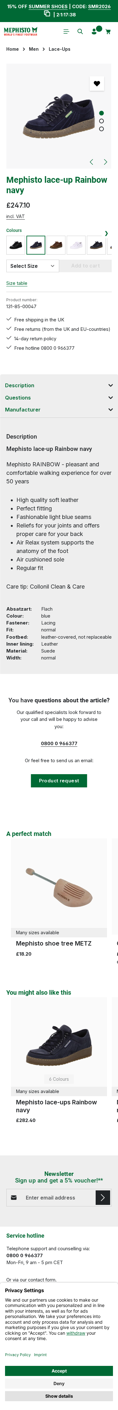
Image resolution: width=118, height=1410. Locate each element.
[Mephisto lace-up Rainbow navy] (58, 116)
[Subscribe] (103, 1197)
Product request (59, 781)
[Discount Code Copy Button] (47, 14)
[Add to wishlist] (97, 83)
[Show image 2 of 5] (101, 121)
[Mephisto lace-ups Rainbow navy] (96, 245)
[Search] (80, 31)
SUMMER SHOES (48, 6)
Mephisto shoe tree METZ (54, 943)
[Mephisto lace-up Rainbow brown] (56, 245)
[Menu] (66, 31)
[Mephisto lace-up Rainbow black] (15, 245)
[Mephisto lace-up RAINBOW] (76, 245)
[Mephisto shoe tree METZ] (59, 886)
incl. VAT (15, 216)
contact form (41, 1280)
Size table (16, 283)
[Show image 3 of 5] (101, 129)
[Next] (105, 162)
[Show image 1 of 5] (101, 113)
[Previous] (91, 162)
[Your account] (94, 31)
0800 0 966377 (59, 743)
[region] (59, 116)
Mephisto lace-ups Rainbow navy (56, 1106)
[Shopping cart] (108, 31)
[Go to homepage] (20, 31)
